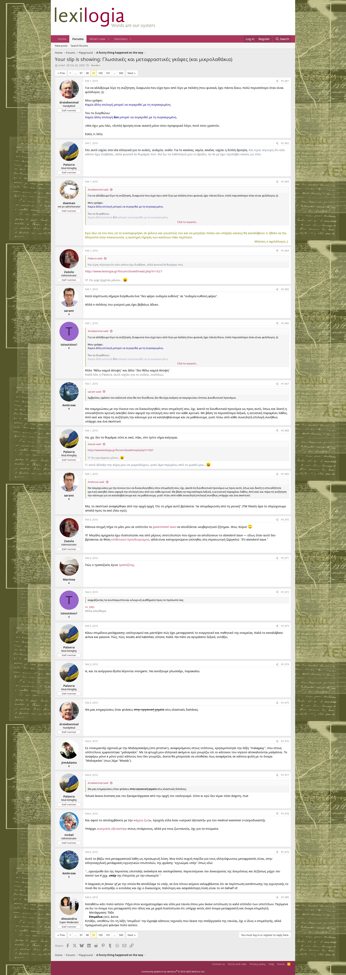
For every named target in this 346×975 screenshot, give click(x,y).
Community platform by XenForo (173, 971)
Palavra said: (95, 258)
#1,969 (285, 474)
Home (62, 39)
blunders (96, 65)
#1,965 (285, 289)
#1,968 (285, 430)
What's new (97, 39)
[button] (108, 39)
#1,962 (285, 143)
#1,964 (285, 250)
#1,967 (285, 383)
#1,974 (285, 664)
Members (121, 39)
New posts (61, 45)
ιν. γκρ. (90, 607)
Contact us (218, 964)
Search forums (79, 45)
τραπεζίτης (126, 565)
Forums (77, 39)
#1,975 (285, 702)
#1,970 (285, 519)
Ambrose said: (96, 482)
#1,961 (285, 81)
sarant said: (94, 391)
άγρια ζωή (142, 820)
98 (87, 73)
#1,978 (285, 813)
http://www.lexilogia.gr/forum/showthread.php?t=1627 (123, 271)
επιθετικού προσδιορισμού (130, 539)
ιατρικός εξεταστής (112, 829)
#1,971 (285, 558)
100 (100, 73)
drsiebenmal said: (98, 189)
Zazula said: (94, 444)
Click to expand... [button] (187, 222)
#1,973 (285, 626)
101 (108, 73)
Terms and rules (237, 964)
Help (271, 964)
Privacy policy (257, 964)
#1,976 (285, 741)
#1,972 (285, 592)
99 (93, 73)
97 (81, 73)
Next (130, 73)
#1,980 (285, 897)
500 (121, 73)
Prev (62, 73)
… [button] (75, 73)
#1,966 (285, 323)
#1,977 (285, 775)
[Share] (277, 81)
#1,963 (285, 181)
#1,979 (285, 852)
